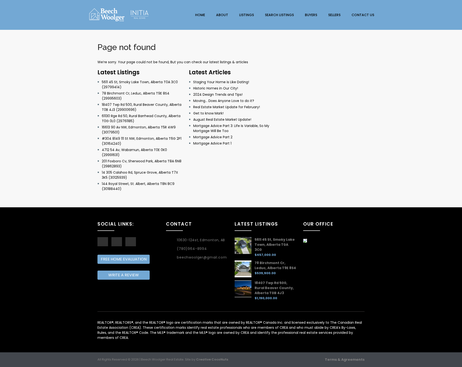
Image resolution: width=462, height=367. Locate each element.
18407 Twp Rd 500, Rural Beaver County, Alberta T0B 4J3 (274, 287)
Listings (246, 15)
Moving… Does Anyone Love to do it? (223, 100)
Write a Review (123, 275)
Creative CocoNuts (212, 359)
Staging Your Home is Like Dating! (221, 82)
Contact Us (363, 15)
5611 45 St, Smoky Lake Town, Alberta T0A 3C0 (275, 244)
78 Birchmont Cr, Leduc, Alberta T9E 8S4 (275, 265)
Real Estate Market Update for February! (226, 107)
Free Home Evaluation (124, 259)
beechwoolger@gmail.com (202, 257)
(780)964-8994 (192, 248)
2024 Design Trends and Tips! (218, 94)
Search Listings (279, 15)
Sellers (334, 15)
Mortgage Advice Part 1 (212, 143)
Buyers (311, 15)
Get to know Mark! (208, 113)
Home (200, 15)
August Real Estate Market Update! (222, 119)
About (222, 15)
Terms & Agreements (345, 359)
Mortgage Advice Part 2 (212, 137)
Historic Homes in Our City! (215, 88)
